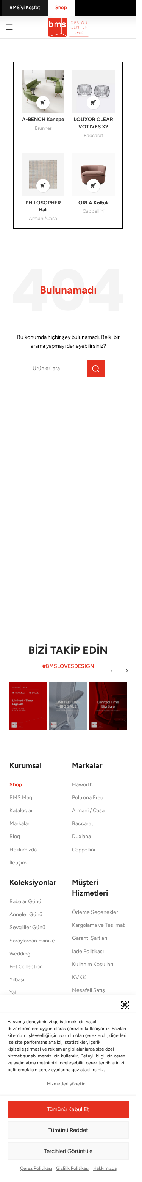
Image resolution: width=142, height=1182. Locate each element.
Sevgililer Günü (27, 927)
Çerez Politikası (36, 1168)
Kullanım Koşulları (92, 964)
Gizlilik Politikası (72, 1168)
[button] (125, 1005)
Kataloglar (21, 810)
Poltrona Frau (87, 797)
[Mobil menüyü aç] (9, 27)
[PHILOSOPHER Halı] (43, 174)
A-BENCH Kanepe (43, 119)
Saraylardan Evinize (32, 941)
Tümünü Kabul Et (68, 1109)
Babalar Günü (25, 901)
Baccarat (93, 135)
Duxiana (81, 836)
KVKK (79, 977)
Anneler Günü (25, 914)
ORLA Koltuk (93, 203)
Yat (13, 992)
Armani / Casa (88, 810)
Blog (14, 836)
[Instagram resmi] (28, 706)
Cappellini (94, 211)
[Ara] (96, 368)
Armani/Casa (43, 218)
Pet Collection (26, 966)
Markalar (19, 823)
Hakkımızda (105, 1168)
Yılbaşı (16, 979)
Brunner (43, 128)
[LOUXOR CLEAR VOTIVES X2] (93, 91)
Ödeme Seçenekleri (95, 912)
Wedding (19, 953)
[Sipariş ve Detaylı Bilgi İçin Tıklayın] (43, 102)
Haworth (82, 784)
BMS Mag (20, 797)
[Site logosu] (68, 26)
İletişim (18, 862)
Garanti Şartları (89, 938)
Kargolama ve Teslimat (98, 925)
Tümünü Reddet (68, 1130)
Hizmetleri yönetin (66, 1083)
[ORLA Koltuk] (93, 174)
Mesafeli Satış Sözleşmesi (88, 993)
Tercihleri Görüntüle (68, 1151)
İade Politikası (88, 951)
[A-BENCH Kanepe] (43, 91)
